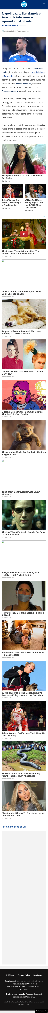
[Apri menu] (44, 4)
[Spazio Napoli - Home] (24, 4)
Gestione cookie (41, 1011)
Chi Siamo (10, 975)
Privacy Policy (24, 975)
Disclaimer (37, 975)
